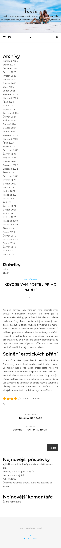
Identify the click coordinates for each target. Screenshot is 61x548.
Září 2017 (8, 250)
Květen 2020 (9, 217)
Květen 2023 (9, 157)
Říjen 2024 (8, 101)
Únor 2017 (8, 254)
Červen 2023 (9, 153)
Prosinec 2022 (10, 164)
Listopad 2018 (10, 239)
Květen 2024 (9, 120)
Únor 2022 (8, 187)
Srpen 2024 (9, 109)
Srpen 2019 (9, 231)
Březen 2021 (9, 209)
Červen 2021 (9, 205)
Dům (5, 269)
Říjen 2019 (8, 228)
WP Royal (37, 528)
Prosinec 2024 (10, 94)
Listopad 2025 (10, 60)
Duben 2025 (9, 79)
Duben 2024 (9, 124)
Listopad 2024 (10, 98)
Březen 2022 (9, 183)
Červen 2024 (9, 116)
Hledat (52, 447)
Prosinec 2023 (10, 135)
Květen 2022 (9, 179)
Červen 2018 (9, 246)
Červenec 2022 (11, 176)
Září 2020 (8, 213)
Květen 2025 (9, 75)
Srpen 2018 (9, 243)
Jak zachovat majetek (13, 475)
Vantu (30, 10)
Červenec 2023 (11, 150)
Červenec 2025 (11, 68)
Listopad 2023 (10, 138)
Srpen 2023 (9, 146)
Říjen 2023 (8, 142)
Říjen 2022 (8, 172)
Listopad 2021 (10, 198)
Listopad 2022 (10, 168)
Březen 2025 (9, 83)
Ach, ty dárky (9, 478)
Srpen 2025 (9, 64)
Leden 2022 (9, 191)
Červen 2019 (9, 235)
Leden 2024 (9, 131)
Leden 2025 (9, 90)
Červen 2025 (9, 72)
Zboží (5, 273)
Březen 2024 (9, 127)
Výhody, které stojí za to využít (18, 471)
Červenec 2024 (11, 112)
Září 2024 (8, 105)
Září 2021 (8, 202)
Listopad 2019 (10, 224)
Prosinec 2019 (10, 220)
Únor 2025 (8, 86)
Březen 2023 (9, 161)
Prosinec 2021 (10, 194)
